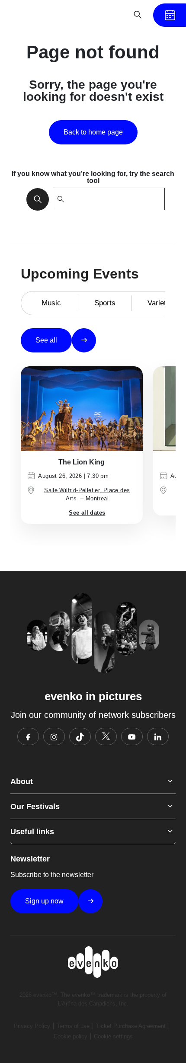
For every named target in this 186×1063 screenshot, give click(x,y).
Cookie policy (70, 1036)
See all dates (87, 512)
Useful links (32, 831)
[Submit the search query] (35, 199)
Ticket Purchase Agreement (131, 1026)
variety (159, 303)
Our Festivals (35, 806)
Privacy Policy (32, 1026)
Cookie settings (113, 1036)
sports (104, 303)
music (51, 303)
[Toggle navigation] (110, 14)
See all (46, 340)
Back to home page (93, 132)
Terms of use (73, 1026)
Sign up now (44, 901)
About (21, 781)
